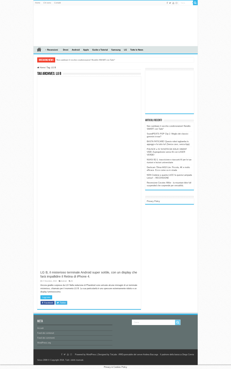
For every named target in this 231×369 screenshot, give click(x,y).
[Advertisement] (170, 91)
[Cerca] (195, 2)
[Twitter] (170, 3)
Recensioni (52, 50)
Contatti (57, 3)
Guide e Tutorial (100, 50)
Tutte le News (136, 50)
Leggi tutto (46, 297)
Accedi (40, 328)
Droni (65, 50)
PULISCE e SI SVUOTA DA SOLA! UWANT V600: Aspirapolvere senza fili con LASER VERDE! (167, 152)
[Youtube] (173, 3)
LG (125, 50)
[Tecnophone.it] (51, 25)
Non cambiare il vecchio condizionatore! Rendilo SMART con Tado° (85, 60)
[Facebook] (167, 3)
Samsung (116, 50)
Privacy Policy (153, 201)
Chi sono (47, 3)
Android (76, 50)
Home (37, 3)
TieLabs (113, 354)
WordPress (91, 354)
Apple (86, 50)
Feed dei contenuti (45, 333)
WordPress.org (44, 343)
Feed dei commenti (46, 338)
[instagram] (176, 3)
